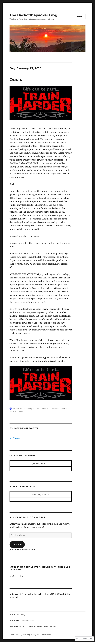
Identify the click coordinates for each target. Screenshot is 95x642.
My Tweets (15, 438)
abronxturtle (18, 409)
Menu (80, 16)
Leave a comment (17, 411)
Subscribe (17, 544)
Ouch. (16, 79)
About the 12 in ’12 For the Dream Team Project (33, 627)
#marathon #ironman (59, 409)
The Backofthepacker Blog (33, 15)
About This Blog (17, 614)
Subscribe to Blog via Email (28, 517)
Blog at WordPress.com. (42, 635)
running (44, 409)
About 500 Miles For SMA (22, 620)
